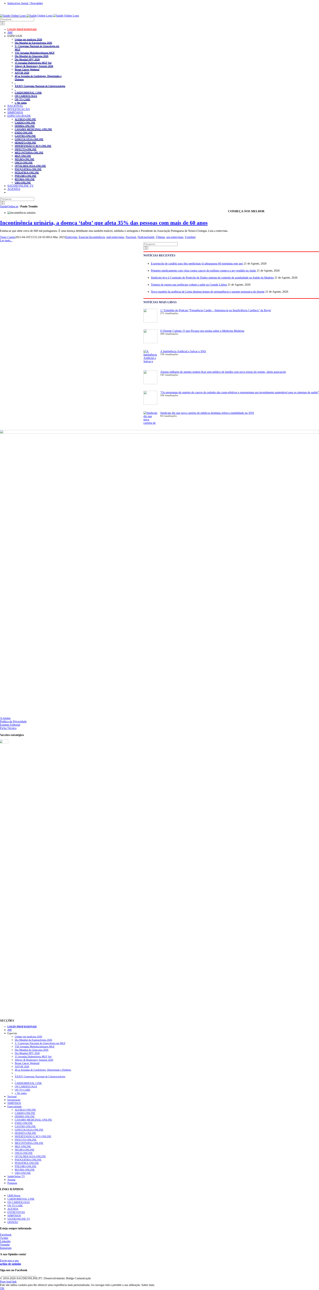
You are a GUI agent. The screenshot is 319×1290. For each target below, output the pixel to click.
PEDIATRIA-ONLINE (27, 172)
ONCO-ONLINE (24, 162)
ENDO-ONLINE (24, 132)
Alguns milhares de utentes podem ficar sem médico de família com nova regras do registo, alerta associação (223, 371)
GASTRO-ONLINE (25, 135)
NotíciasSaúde (146, 237)
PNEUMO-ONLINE (25, 175)
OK (2, 1288)
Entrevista (71, 237)
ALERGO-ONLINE (25, 119)
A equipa (5, 718)
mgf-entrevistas (115, 237)
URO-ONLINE (23, 182)
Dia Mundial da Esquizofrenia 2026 (33, 42)
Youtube (5, 1244)
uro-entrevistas (174, 237)
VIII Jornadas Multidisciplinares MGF (35, 52)
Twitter (4, 1238)
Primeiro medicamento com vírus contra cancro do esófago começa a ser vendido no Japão (203, 270)
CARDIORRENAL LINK (28, 92)
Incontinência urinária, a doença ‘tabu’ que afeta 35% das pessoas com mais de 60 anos (104, 223)
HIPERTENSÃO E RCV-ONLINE (33, 145)
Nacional (131, 237)
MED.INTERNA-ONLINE (29, 152)
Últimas (160, 237)
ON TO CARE (22, 99)
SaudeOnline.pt (9, 206)
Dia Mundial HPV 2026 (27, 59)
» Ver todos (21, 102)
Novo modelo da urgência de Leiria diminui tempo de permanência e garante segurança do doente (208, 291)
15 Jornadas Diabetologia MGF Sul (33, 62)
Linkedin (5, 1241)
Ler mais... (6, 240)
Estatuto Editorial (10, 724)
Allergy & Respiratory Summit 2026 (34, 66)
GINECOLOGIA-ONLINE (29, 139)
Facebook (5, 1234)
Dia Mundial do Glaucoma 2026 (31, 56)
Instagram (5, 1248)
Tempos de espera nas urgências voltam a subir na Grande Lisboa (189, 284)
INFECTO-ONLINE (26, 149)
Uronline (190, 237)
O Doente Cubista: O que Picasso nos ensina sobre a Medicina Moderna (202, 330)
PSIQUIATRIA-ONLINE (28, 169)
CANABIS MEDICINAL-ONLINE (33, 129)
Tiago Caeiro (7, 237)
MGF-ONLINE (23, 155)
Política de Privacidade (13, 721)
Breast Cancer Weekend (27, 69)
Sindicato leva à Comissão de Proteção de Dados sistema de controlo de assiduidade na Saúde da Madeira (212, 277)
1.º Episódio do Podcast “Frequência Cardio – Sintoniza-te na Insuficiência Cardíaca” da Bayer (215, 310)
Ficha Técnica (8, 728)
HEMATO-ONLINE (25, 142)
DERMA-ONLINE (25, 125)
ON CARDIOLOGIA (26, 95)
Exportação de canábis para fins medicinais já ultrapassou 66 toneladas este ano (197, 263)
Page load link (8, 1281)
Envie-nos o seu (10, 1262)
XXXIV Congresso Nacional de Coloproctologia (40, 85)
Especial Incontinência (92, 237)
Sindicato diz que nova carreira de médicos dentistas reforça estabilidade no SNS (207, 412)
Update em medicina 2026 (28, 39)
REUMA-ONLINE (25, 179)
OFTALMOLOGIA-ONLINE (30, 165)
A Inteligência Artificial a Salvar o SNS (183, 351)
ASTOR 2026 (22, 72)
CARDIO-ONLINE (25, 122)
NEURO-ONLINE (24, 159)
